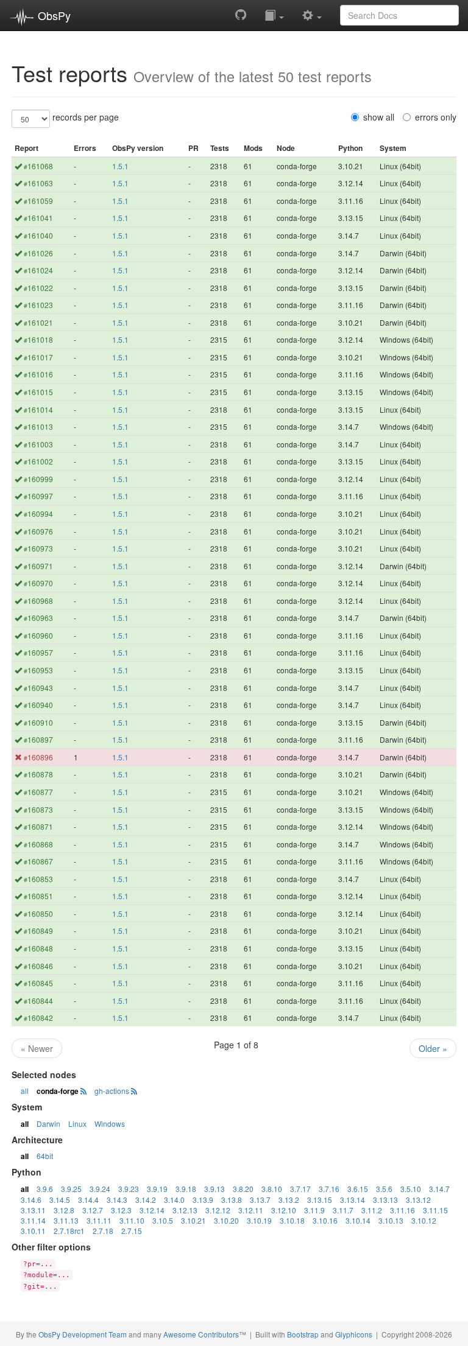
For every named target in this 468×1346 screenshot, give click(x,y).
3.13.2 (288, 1199)
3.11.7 (343, 1210)
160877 (38, 792)
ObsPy (53, 15)
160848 (38, 948)
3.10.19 (259, 1220)
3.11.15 (435, 1210)
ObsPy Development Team (82, 1334)
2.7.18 (103, 1230)
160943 (38, 687)
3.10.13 (390, 1220)
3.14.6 (31, 1199)
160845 (38, 983)
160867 (38, 861)
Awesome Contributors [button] (201, 1334)
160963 (38, 617)
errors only (435, 117)
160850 (38, 913)
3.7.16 (329, 1188)
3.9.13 (214, 1188)
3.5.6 (384, 1188)
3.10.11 (33, 1230)
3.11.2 (371, 1210)
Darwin (48, 1123)
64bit (45, 1156)
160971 (38, 566)
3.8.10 (271, 1188)
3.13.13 (385, 1199)
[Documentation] (274, 14)
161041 (38, 217)
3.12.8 (64, 1210)
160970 (38, 583)
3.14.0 (174, 1199)
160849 (38, 930)
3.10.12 (423, 1220)
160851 (38, 896)
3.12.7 (92, 1210)
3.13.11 (33, 1210)
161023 (38, 305)
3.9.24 (100, 1188)
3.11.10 (131, 1220)
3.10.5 (162, 1220)
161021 (38, 322)
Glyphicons (353, 1334)
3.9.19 (157, 1188)
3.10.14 (358, 1220)
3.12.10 (283, 1210)
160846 (38, 966)
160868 (38, 844)
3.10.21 (193, 1220)
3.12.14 (152, 1210)
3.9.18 (186, 1188)
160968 (38, 600)
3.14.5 (59, 1199)
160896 (38, 757)
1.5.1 (120, 166)
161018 (38, 339)
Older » (433, 1048)
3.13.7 (260, 1199)
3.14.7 (439, 1188)
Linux (77, 1123)
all (25, 1090)
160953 (38, 670)
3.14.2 (145, 1199)
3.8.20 (243, 1188)
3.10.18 (292, 1220)
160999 (38, 479)
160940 (38, 704)
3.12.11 (250, 1210)
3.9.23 (128, 1188)
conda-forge (58, 1090)
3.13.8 (231, 1199)
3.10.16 (325, 1220)
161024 (38, 270)
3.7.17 (300, 1188)
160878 (38, 774)
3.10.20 (226, 1220)
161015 (38, 392)
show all (378, 117)
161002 (38, 461)
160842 (38, 1017)
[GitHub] (240, 14)
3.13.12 (418, 1199)
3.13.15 (319, 1199)
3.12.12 (217, 1210)
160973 (38, 548)
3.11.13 (66, 1220)
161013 (38, 426)
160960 (38, 635)
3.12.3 (121, 1210)
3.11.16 (402, 1210)
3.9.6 (45, 1188)
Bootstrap (303, 1334)
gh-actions (111, 1090)
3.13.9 (203, 1199)
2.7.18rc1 (69, 1230)
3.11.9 (314, 1210)
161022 (38, 287)
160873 (38, 809)
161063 (38, 183)
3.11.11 (99, 1220)
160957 (38, 652)
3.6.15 (357, 1188)
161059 (38, 200)
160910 (38, 722)
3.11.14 (33, 1220)
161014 (38, 409)
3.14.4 (88, 1199)
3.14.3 (117, 1199)
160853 (38, 879)
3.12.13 (184, 1210)
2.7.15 (131, 1230)
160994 (38, 513)
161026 (38, 253)
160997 (38, 496)
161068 (38, 166)
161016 (38, 374)
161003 (38, 444)
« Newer (37, 1048)
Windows (109, 1123)
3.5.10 (410, 1188)
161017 (38, 357)
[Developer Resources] (312, 14)
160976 (38, 531)
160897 (38, 739)
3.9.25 (71, 1188)
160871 (38, 826)
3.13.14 (352, 1199)
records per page (85, 117)
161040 (38, 235)
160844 (38, 1000)
